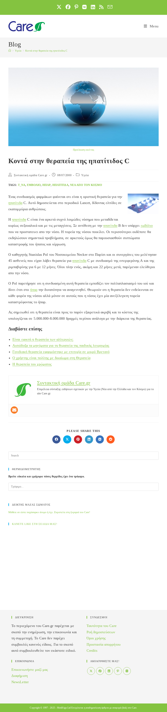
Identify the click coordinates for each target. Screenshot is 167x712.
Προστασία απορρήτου (104, 644)
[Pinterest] (118, 671)
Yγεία (85, 175)
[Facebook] (100, 671)
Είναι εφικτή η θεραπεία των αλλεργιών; (42, 339)
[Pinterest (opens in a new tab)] (76, 6)
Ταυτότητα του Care (101, 626)
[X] (91, 671)
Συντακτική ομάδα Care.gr (30, 175)
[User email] (14, 410)
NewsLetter (20, 682)
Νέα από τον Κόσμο (86, 185)
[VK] (127, 671)
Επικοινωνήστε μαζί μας (29, 670)
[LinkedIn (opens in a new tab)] (93, 6)
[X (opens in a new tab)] (59, 6)
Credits (92, 650)
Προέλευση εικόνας (83, 149)
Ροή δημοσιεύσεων (101, 632)
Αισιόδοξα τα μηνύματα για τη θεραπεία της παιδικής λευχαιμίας (60, 345)
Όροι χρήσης (96, 638)
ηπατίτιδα (60, 185)
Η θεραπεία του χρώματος (32, 364)
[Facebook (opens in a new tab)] (68, 6)
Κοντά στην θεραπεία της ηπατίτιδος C (46, 50)
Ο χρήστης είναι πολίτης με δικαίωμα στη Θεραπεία (51, 358)
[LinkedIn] (109, 671)
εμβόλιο (34, 185)
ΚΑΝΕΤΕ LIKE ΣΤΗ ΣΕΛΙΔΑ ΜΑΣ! (34, 523)
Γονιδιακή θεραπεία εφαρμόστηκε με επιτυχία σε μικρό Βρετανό (61, 352)
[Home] (9, 50)
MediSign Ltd (64, 707)
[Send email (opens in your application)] (108, 6)
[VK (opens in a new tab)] (84, 6)
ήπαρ (46, 185)
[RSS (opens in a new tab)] (101, 6)
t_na (21, 185)
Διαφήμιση (19, 676)
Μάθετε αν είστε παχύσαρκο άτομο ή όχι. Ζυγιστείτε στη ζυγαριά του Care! (49, 512)
